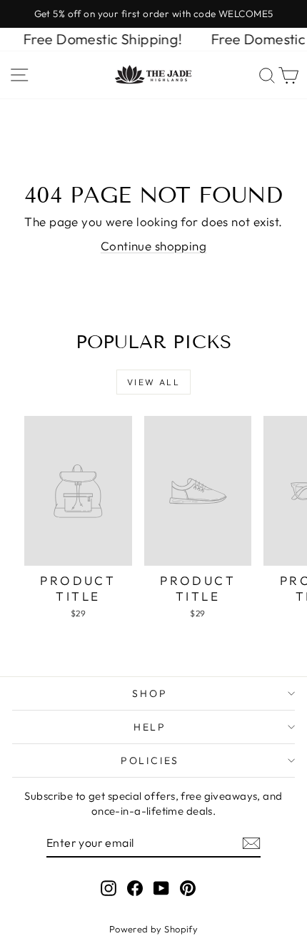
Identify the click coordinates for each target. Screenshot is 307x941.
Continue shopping (153, 245)
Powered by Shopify (153, 929)
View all (153, 382)
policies (150, 760)
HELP (150, 727)
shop (149, 693)
